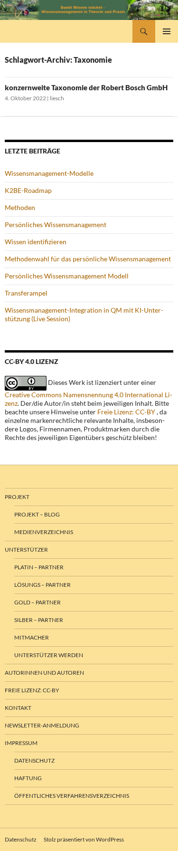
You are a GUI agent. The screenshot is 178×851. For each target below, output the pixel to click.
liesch (57, 98)
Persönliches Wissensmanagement (55, 224)
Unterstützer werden (48, 655)
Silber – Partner (38, 619)
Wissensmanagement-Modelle (49, 173)
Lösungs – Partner (42, 584)
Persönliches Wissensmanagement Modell (67, 276)
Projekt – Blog (37, 514)
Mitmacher (31, 637)
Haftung (28, 778)
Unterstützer (26, 549)
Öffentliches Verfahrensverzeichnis (71, 795)
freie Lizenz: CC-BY (32, 690)
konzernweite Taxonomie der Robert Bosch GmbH (86, 87)
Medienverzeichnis (43, 531)
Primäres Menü (166, 31)
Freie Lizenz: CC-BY (126, 412)
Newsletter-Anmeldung (42, 725)
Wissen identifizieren (35, 242)
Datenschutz (34, 760)
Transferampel (26, 293)
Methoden (20, 207)
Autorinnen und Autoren (44, 672)
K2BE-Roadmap (28, 190)
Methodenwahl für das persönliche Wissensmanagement (88, 259)
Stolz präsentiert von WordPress (84, 839)
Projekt (17, 496)
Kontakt (18, 707)
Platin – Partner (39, 567)
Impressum (21, 742)
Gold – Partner (37, 602)
